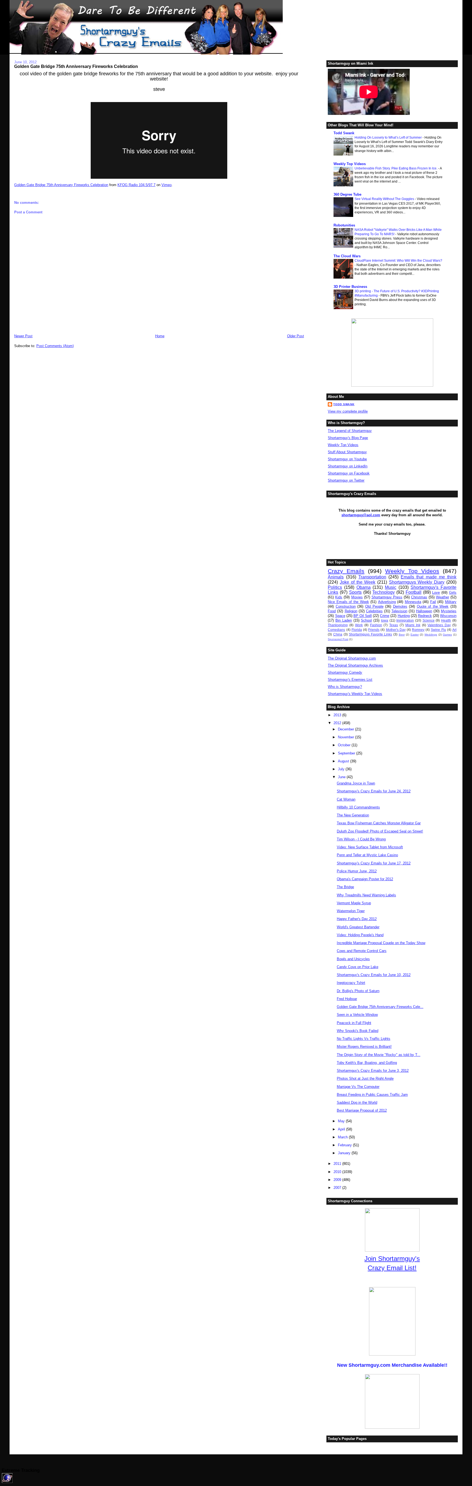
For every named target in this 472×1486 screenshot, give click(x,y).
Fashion (376, 625)
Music (390, 587)
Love (436, 592)
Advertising (387, 602)
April (342, 1129)
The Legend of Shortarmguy (350, 431)
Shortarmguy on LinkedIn (347, 466)
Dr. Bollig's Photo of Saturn (358, 991)
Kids (338, 597)
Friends (373, 629)
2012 (338, 723)
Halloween (424, 611)
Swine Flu (438, 629)
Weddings (430, 634)
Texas (393, 625)
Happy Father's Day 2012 (357, 919)
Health (446, 620)
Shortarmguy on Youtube (347, 459)
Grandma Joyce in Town (356, 783)
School (366, 620)
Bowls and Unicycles (353, 959)
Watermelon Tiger (351, 911)
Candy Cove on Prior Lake (357, 967)
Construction (346, 606)
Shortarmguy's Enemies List (350, 680)
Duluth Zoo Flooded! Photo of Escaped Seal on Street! (380, 831)
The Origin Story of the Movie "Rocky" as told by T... (378, 1055)
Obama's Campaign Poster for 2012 (365, 879)
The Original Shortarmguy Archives (355, 665)
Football (413, 592)
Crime (384, 616)
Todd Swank (344, 133)
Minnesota (413, 602)
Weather (442, 597)
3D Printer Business (350, 287)
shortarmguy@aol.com (360, 515)
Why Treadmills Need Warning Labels (366, 895)
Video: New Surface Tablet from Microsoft (370, 847)
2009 (338, 1180)
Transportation (372, 577)
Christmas (419, 597)
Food (332, 611)
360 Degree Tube (347, 194)
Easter (415, 634)
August (344, 761)
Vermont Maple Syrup (354, 903)
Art (454, 629)
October (345, 745)
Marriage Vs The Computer (358, 1087)
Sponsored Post (338, 639)
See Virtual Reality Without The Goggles (385, 199)
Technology (383, 592)
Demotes (400, 606)
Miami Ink (412, 625)
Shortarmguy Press (386, 597)
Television (399, 611)
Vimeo (166, 185)
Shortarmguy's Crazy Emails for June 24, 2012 (374, 791)
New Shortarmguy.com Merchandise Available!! (392, 1365)
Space (340, 616)
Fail (433, 602)
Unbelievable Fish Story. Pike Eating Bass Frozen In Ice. (396, 168)
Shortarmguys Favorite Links (370, 634)
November (346, 737)
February (345, 1145)
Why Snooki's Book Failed (357, 1031)
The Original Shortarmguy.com (352, 658)
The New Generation (353, 815)
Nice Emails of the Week (348, 602)
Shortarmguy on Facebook (349, 473)
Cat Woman (346, 799)
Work (359, 625)
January (345, 1153)
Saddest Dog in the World (357, 1102)
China (337, 634)
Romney (418, 629)
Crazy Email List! (392, 1268)
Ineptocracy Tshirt (351, 983)
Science (429, 620)
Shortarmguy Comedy (345, 672)
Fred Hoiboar (347, 999)
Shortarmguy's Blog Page (348, 438)
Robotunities (344, 225)
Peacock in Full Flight (354, 1023)
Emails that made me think (428, 577)
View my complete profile (348, 411)
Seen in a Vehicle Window (357, 1015)
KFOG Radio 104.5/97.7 (136, 185)
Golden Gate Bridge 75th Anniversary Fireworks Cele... (380, 1007)
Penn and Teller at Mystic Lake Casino (367, 855)
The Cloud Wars (347, 256)
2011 (338, 1164)
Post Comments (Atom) (55, 346)
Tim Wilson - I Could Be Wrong (361, 839)
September (347, 753)
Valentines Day (439, 625)
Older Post (295, 336)
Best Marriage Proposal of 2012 (362, 1110)
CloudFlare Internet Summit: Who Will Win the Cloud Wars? (398, 260)
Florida (357, 629)
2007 (338, 1188)
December (346, 729)
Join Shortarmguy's (392, 1258)
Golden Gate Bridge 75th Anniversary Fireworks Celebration (76, 66)
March (343, 1137)
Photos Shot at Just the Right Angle (365, 1078)
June (342, 777)
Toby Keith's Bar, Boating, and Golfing (367, 1063)
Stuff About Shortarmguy (347, 452)
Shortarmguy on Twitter (346, 480)
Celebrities (374, 611)
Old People (374, 606)
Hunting (404, 616)
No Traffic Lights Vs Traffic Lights (363, 1039)
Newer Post (23, 336)
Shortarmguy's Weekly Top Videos (355, 694)
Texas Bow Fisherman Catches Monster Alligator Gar (379, 823)
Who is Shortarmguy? (345, 687)
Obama (363, 587)
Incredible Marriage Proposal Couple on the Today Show (381, 943)
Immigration (405, 620)
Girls (452, 592)
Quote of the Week (433, 606)
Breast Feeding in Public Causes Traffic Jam (372, 1095)
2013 (338, 715)
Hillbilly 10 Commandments (358, 807)
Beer (402, 634)
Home (159, 336)
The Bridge (345, 887)
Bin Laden (343, 620)
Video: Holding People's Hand (360, 935)
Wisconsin (448, 616)
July (342, 769)
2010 (338, 1172)
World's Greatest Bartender (358, 927)
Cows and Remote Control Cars (362, 951)
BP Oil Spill (362, 616)
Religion (351, 611)
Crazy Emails (346, 571)
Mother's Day (396, 629)
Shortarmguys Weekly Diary (416, 582)
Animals (336, 577)
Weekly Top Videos (350, 164)
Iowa (384, 620)
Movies (357, 597)
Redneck (425, 616)
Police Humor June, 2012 (357, 871)
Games (447, 634)
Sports (355, 592)
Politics (335, 587)
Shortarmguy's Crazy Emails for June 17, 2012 (374, 863)
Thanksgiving (338, 625)
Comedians (336, 629)
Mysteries (448, 611)
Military (450, 602)
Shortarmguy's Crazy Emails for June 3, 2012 (373, 1071)
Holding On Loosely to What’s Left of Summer (389, 137)
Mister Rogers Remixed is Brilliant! (364, 1047)
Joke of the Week (357, 582)
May (342, 1121)
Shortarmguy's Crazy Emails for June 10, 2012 (374, 975)
